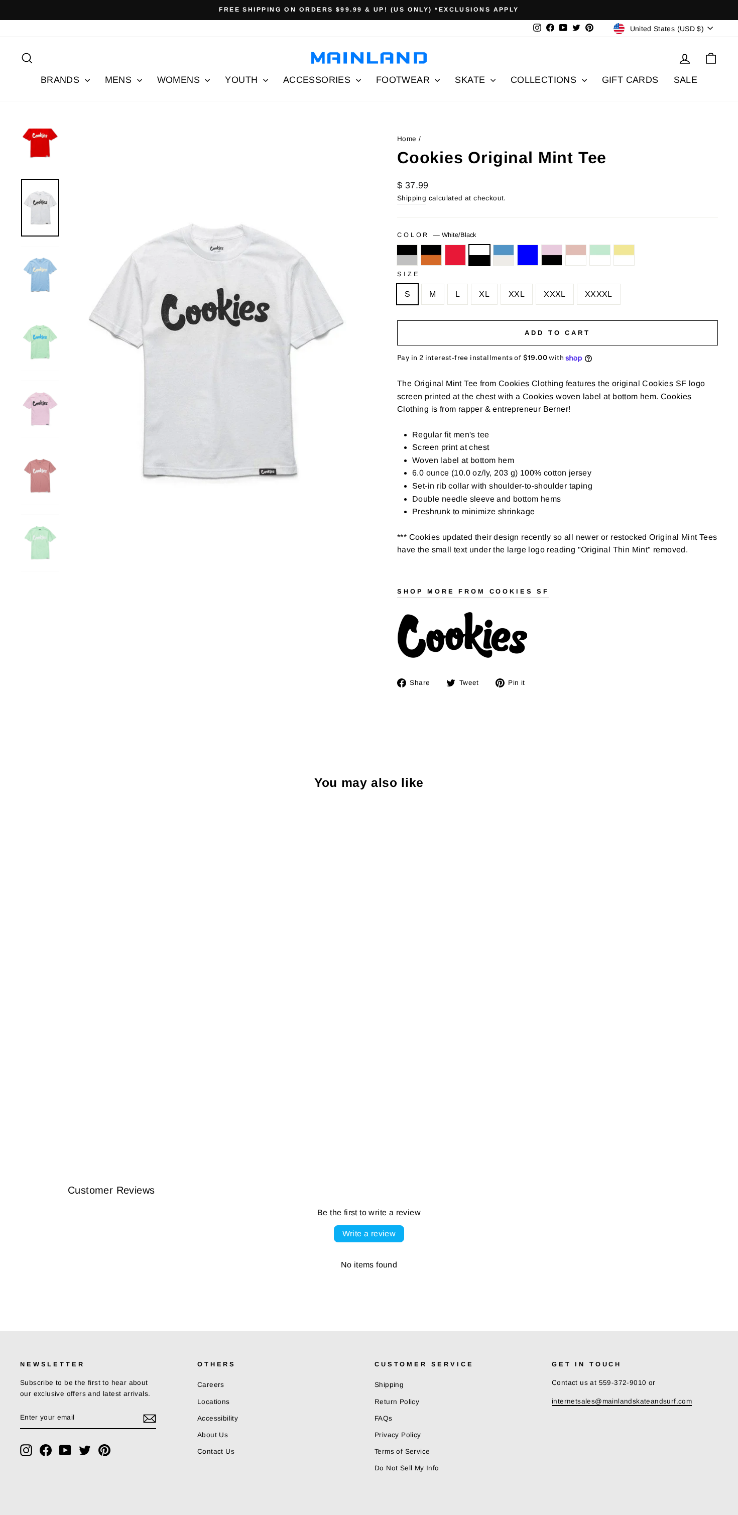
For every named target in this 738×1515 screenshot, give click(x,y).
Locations (213, 1402)
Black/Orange (431, 255)
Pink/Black (552, 255)
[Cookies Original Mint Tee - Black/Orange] (40, 1101)
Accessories (318, 80)
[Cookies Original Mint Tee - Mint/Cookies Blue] (94, 1101)
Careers (210, 1384)
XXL (517, 294)
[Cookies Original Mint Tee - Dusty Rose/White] (122, 1101)
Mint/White (600, 255)
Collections (545, 80)
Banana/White (624, 255)
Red (455, 255)
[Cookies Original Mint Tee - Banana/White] (149, 1101)
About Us (212, 1435)
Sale (686, 80)
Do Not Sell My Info (407, 1468)
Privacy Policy (398, 1435)
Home (407, 139)
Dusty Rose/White (576, 255)
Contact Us (215, 1451)
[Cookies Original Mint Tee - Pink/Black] (108, 1101)
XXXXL (598, 294)
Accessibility (217, 1418)
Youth (242, 80)
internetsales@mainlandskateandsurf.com (622, 1401)
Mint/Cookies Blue (528, 255)
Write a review (369, 1233)
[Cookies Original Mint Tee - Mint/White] (135, 1101)
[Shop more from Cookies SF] (557, 635)
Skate (471, 80)
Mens (120, 80)
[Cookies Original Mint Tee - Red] (54, 1101)
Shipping (411, 198)
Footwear (404, 80)
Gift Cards (630, 80)
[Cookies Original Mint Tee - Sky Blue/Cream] (81, 1101)
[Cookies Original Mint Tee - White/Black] (67, 1101)
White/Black (479, 255)
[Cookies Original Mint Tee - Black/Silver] (27, 1101)
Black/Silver (407, 255)
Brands (61, 80)
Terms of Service (402, 1451)
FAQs (384, 1418)
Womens (180, 80)
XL (484, 294)
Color (436, 235)
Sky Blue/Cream (504, 255)
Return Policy (397, 1402)
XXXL (555, 294)
